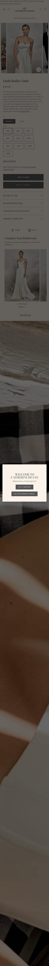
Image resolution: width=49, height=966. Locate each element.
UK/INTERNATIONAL (24, 494)
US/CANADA (24, 487)
